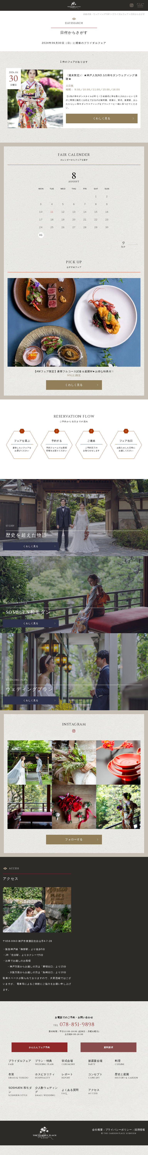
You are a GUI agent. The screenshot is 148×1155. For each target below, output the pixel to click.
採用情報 (140, 1129)
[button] (106, 244)
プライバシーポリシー (118, 1129)
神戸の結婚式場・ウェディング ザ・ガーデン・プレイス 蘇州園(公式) (74, 5)
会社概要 (97, 1129)
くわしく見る (101, 118)
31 (40, 235)
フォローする (74, 839)
